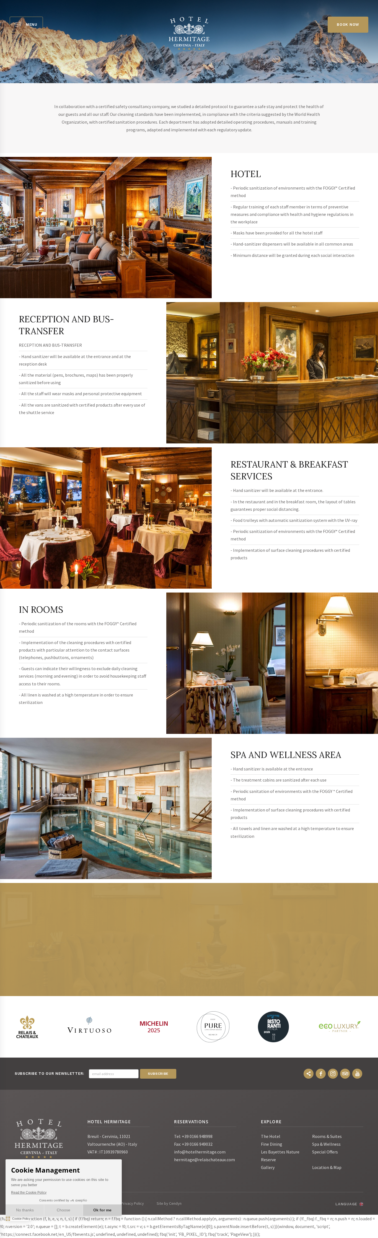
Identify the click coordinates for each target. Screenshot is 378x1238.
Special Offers (325, 1152)
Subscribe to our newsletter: (49, 1073)
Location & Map (326, 1167)
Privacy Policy (132, 1203)
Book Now (348, 24)
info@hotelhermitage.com (200, 1152)
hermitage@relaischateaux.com (204, 1159)
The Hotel (270, 1136)
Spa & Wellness (326, 1144)
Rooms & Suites (327, 1136)
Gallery (268, 1167)
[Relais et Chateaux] (27, 1026)
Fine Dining (271, 1144)
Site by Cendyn (169, 1203)
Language (346, 1204)
